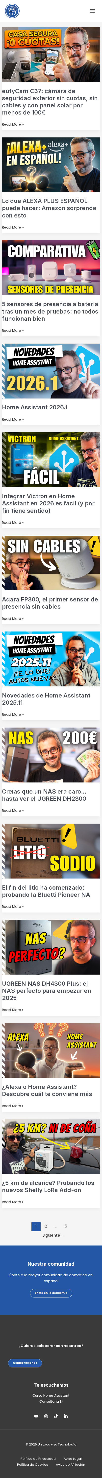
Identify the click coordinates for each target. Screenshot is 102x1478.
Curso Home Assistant (51, 1395)
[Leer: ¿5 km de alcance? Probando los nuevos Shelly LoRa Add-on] (51, 1146)
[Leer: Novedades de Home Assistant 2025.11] (51, 658)
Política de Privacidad (38, 1459)
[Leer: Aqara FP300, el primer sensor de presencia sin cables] (51, 562)
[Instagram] (46, 1416)
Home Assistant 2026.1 (35, 407)
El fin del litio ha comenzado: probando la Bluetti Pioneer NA (46, 891)
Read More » (13, 124)
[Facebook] (56, 1416)
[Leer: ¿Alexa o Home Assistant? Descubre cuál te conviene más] (51, 1050)
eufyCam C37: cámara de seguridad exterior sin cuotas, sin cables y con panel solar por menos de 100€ (50, 101)
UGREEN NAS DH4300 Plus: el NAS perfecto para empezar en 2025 (46, 990)
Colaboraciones (25, 1363)
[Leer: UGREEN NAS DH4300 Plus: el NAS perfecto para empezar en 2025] (51, 947)
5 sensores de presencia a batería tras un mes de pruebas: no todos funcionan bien (50, 311)
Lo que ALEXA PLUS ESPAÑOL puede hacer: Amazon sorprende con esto (49, 208)
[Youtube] (36, 1416)
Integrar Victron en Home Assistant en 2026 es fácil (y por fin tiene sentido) (48, 503)
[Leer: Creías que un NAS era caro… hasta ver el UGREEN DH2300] (51, 754)
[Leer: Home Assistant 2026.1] (51, 370)
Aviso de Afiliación (70, 1464)
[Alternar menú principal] (92, 11)
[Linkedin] (66, 1416)
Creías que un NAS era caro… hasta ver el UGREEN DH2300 (44, 795)
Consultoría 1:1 (51, 1401)
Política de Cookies (32, 1464)
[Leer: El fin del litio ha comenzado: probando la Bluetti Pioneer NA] (51, 850)
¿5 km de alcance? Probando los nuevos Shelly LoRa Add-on (48, 1186)
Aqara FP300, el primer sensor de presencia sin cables (50, 603)
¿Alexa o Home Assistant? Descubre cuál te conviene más (47, 1090)
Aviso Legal (73, 1459)
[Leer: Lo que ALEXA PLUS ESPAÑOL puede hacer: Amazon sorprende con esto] (51, 164)
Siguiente (54, 1235)
